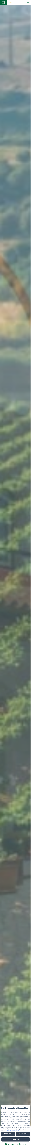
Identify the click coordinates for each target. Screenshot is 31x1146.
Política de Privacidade (12, 1131)
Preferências (15, 1139)
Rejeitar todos (8, 1134)
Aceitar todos (23, 1134)
